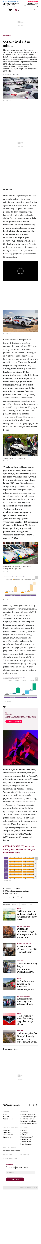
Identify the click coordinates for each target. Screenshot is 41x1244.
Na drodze (7, 36)
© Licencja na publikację (12, 889)
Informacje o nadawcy (28, 1121)
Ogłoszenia (7, 1132)
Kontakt (6, 1116)
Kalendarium (24, 1154)
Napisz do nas (8, 1119)
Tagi (31, 905)
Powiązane (6, 905)
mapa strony (7, 1154)
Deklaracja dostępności (28, 1123)
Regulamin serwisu (27, 1119)
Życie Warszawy (26, 1144)
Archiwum (7, 1137)
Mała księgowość (26, 1137)
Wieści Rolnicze (26, 1142)
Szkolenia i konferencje (11, 1151)
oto (17, 10)
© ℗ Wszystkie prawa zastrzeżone (16, 891)
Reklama (6, 1130)
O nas (5, 1114)
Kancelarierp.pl (25, 1139)
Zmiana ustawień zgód (28, 1116)
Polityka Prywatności (27, 1114)
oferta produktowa (10, 1158)
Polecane (15, 905)
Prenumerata (8, 1135)
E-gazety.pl (24, 1132)
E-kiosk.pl (23, 1130)
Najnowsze (23, 905)
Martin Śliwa (8, 190)
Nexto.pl (23, 1135)
